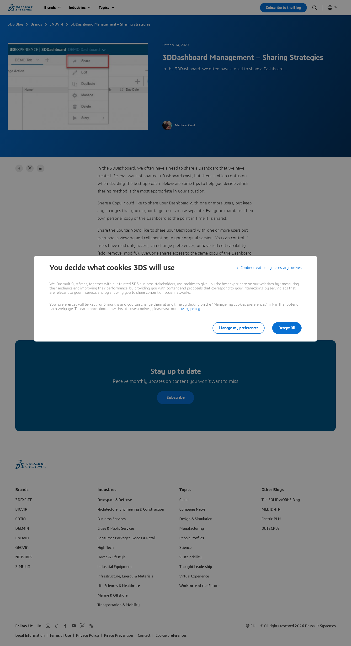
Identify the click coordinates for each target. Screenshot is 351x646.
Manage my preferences (238, 328)
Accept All (286, 328)
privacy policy (188, 309)
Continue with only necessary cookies (271, 268)
